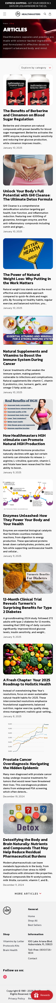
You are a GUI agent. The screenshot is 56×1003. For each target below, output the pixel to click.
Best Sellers (34, 925)
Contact (32, 958)
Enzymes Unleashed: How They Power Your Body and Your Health (26, 520)
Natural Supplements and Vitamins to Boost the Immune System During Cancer (25, 357)
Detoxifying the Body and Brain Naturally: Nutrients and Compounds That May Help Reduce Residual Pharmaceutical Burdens (25, 848)
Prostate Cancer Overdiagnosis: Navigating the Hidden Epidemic (26, 764)
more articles (26, 893)
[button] (4, 14)
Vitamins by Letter (13, 941)
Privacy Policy (16, 998)
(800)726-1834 (40, 951)
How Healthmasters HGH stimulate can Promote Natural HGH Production (24, 439)
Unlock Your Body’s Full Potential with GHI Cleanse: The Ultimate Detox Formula (27, 195)
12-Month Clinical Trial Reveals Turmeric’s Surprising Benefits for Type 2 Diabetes (27, 605)
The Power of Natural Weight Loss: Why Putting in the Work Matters (27, 279)
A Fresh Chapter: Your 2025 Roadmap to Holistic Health (27, 682)
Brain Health (10, 950)
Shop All (32, 920)
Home (5, 23)
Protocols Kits (11, 945)
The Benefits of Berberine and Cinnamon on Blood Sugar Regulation (25, 115)
